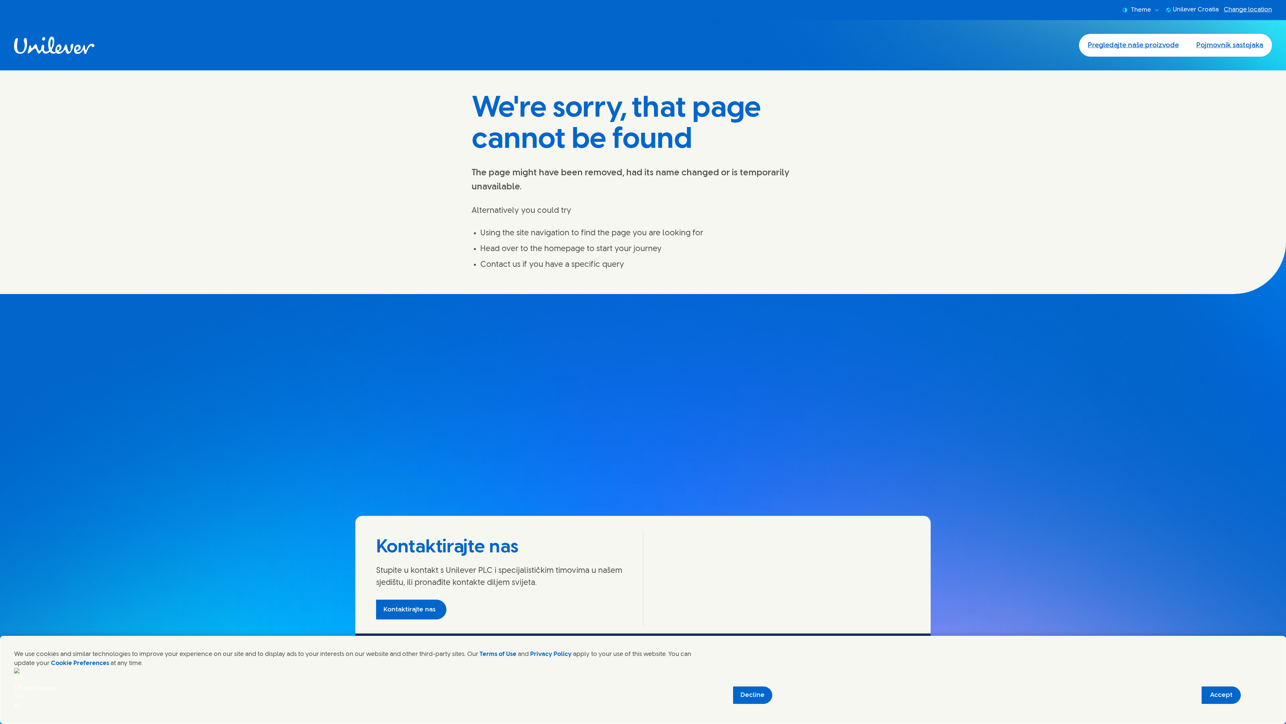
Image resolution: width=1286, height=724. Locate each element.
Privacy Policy (551, 654)
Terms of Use (498, 654)
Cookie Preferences (80, 663)
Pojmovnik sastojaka (1229, 45)
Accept (1221, 695)
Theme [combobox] (1141, 10)
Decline (752, 695)
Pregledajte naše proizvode (1133, 45)
